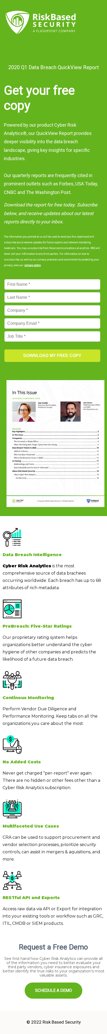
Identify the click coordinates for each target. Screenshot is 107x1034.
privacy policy (32, 265)
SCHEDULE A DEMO (53, 990)
